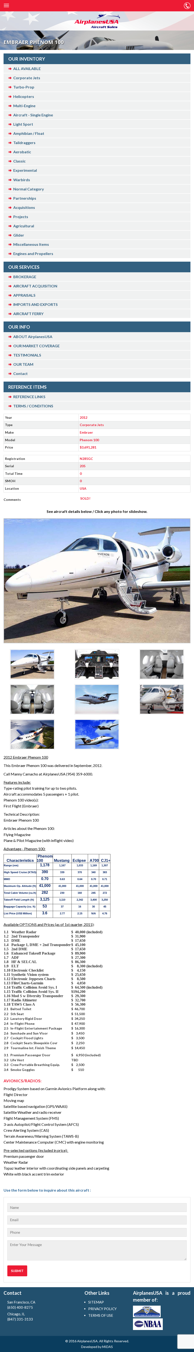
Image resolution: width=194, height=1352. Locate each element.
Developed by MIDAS (97, 1347)
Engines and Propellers (33, 253)
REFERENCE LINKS (29, 396)
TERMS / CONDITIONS (33, 406)
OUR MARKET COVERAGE (36, 346)
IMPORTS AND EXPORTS (35, 304)
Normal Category (28, 189)
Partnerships (24, 198)
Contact (20, 373)
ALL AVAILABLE (27, 68)
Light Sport (23, 124)
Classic (19, 161)
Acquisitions (24, 207)
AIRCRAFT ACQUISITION (35, 286)
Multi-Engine (24, 105)
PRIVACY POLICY (102, 1309)
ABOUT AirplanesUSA (32, 336)
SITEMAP (96, 1302)
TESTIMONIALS (27, 355)
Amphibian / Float (28, 133)
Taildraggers (24, 142)
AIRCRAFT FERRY (28, 313)
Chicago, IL (20, 1316)
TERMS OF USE (100, 1315)
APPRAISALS (24, 295)
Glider (18, 235)
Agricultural (23, 226)
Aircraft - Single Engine (33, 115)
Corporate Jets (26, 77)
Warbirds (21, 179)
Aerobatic (22, 152)
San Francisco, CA (21, 1304)
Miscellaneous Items (31, 244)
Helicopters (23, 96)
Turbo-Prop (23, 87)
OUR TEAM (23, 364)
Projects (20, 216)
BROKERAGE (24, 276)
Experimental (25, 170)
